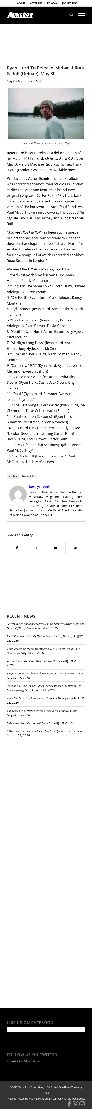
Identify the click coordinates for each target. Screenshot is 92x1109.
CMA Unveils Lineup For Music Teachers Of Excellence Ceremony (46, 731)
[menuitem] (21, 3)
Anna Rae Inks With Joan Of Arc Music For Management (40, 698)
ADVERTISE (36, 3)
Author (13, 476)
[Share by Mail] (75, 548)
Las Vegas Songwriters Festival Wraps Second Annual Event (42, 710)
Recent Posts (30, 476)
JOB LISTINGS (69, 3)
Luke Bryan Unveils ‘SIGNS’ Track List (30, 723)
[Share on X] (36, 548)
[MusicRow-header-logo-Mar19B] (38, 15)
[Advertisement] (39, 770)
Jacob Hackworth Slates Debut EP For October (34, 661)
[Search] (69, 15)
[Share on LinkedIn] (55, 548)
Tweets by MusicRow (23, 1061)
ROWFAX (52, 3)
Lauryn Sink (34, 81)
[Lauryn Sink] (18, 501)
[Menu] (79, 15)
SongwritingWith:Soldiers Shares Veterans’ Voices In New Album (45, 673)
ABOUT (21, 3)
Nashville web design (40, 1098)
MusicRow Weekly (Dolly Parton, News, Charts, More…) (40, 636)
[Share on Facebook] (17, 548)
